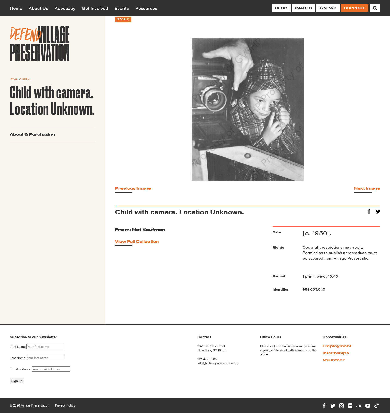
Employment (337, 346)
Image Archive (20, 78)
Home (16, 8)
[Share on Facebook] (369, 210)
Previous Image (133, 188)
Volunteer (334, 360)
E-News (328, 8)
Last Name (17, 358)
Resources (146, 8)
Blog (281, 8)
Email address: (21, 369)
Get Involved (95, 8)
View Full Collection (137, 241)
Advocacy (65, 8)
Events (122, 8)
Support (354, 8)
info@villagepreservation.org (217, 363)
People (123, 19)
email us (286, 346)
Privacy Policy (65, 405)
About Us (38, 8)
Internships (336, 353)
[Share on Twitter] (378, 210)
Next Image (367, 188)
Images (303, 8)
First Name (18, 347)
